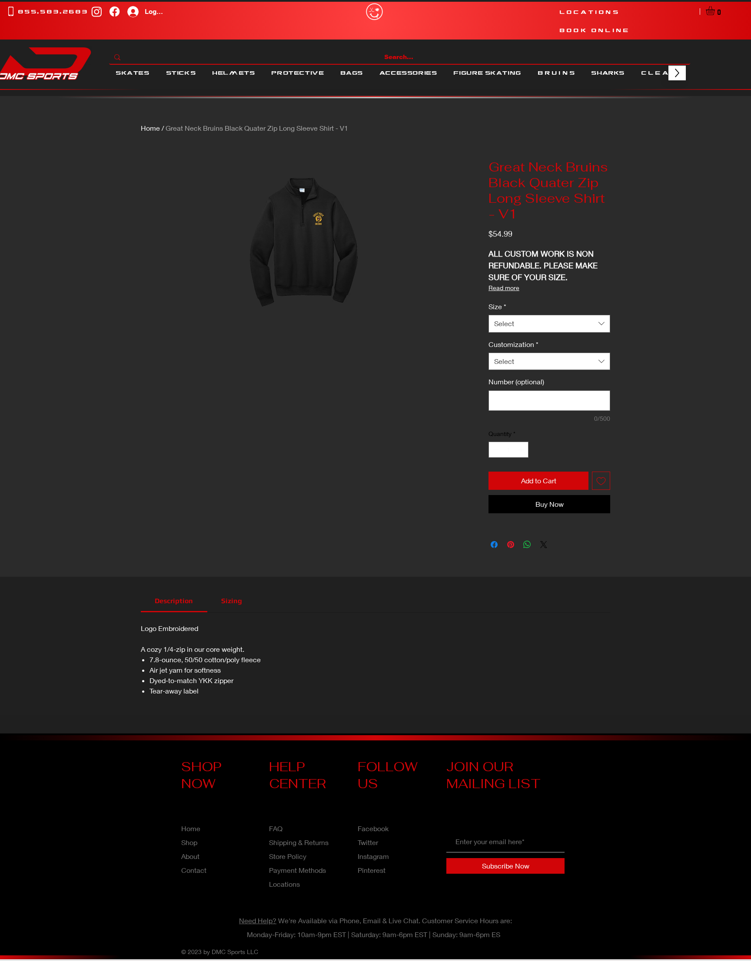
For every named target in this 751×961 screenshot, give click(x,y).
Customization (513, 344)
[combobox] (549, 323)
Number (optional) (516, 381)
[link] (174, 601)
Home (150, 128)
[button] (715, 10)
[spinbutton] (508, 449)
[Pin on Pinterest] (510, 544)
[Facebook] (114, 11)
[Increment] (521, 449)
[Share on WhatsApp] (527, 544)
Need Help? (257, 920)
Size (497, 306)
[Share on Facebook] (494, 544)
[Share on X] (543, 544)
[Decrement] (495, 449)
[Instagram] (96, 11)
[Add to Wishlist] (601, 481)
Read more (503, 287)
